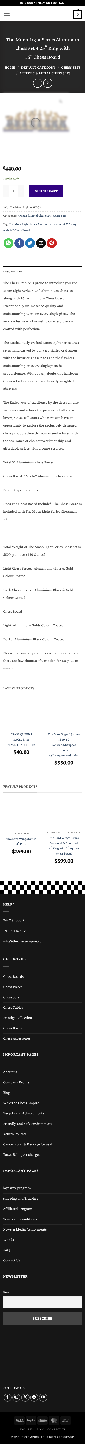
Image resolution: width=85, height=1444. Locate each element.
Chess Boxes (12, 1028)
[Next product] (37, 83)
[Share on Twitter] (30, 243)
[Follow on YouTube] (43, 1398)
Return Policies (14, 1134)
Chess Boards (13, 976)
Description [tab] (12, 271)
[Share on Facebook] (19, 243)
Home (10, 67)
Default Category (38, 67)
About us (10, 1072)
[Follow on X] (25, 1398)
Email (7, 1292)
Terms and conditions (20, 1219)
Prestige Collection (17, 1017)
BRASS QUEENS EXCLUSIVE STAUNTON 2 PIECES (21, 740)
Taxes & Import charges (21, 1154)
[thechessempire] (42, 13)
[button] (6, 12)
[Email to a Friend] (41, 243)
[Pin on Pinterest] (52, 243)
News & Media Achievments (25, 1229)
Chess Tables (13, 1007)
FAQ (6, 1250)
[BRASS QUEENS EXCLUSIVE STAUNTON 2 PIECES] (21, 716)
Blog (6, 1092)
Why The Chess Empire (21, 1102)
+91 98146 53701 (16, 930)
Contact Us (11, 1260)
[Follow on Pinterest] (34, 1398)
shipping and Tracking (20, 1198)
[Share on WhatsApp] (8, 243)
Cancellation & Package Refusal (27, 1144)
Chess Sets (70, 67)
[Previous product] (47, 83)
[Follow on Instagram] (16, 1398)
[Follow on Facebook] (8, 1398)
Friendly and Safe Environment (27, 1123)
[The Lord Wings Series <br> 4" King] (21, 815)
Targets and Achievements (23, 1113)
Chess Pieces (12, 986)
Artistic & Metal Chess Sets (45, 73)
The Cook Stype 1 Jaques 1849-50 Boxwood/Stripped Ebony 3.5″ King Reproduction (64, 745)
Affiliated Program (17, 1208)
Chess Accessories (16, 1038)
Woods (8, 1239)
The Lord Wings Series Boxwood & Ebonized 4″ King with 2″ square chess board (64, 846)
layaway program (17, 1188)
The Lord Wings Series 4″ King (21, 841)
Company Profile (16, 1082)
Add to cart (46, 191)
